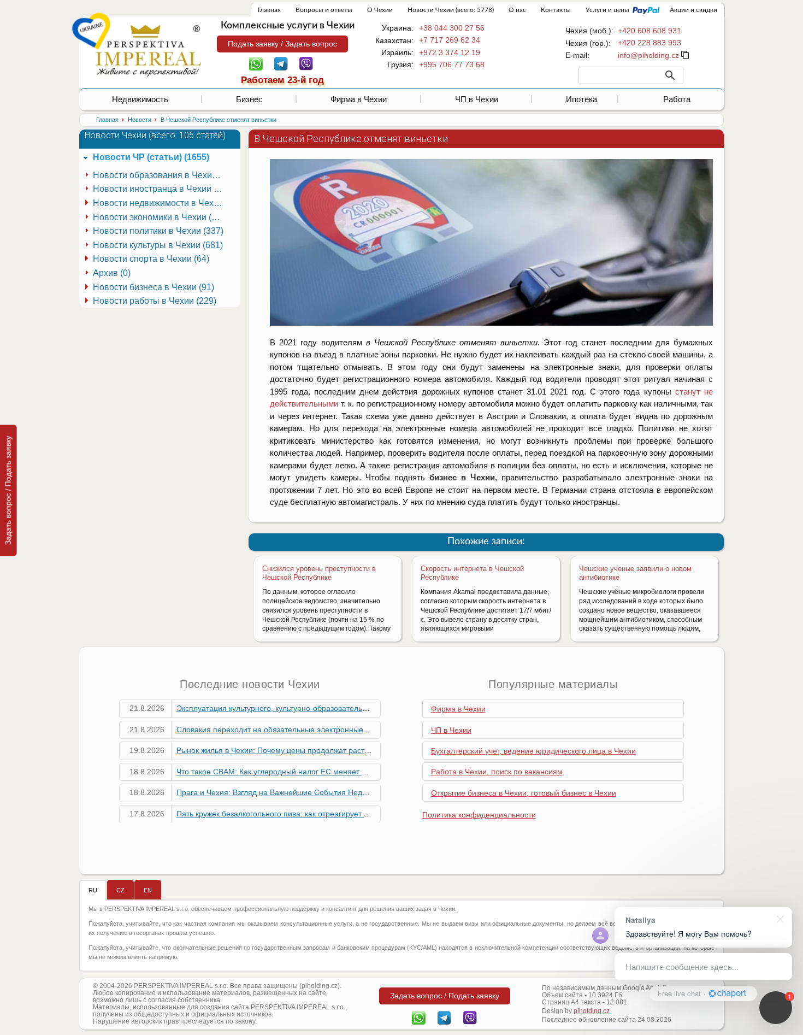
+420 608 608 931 (649, 30)
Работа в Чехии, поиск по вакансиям (497, 771)
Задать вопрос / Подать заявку (8, 490)
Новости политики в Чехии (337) (158, 231)
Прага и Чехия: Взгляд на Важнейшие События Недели (275, 792)
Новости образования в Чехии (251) (160, 175)
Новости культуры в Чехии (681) (158, 245)
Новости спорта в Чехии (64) (151, 258)
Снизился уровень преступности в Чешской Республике (319, 573)
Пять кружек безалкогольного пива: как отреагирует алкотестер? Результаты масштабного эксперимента (364, 813)
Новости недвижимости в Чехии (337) (160, 203)
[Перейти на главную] (148, 50)
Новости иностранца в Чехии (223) (160, 188)
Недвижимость (140, 99)
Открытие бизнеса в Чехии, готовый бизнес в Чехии (523, 793)
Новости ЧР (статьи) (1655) (151, 157)
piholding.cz (592, 1011)
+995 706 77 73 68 (452, 64)
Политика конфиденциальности (479, 814)
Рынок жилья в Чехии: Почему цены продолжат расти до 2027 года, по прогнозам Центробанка (347, 750)
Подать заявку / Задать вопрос (282, 43)
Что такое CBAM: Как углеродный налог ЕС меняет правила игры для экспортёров (324, 771)
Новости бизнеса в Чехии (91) (153, 287)
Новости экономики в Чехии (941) (160, 217)
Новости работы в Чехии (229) (154, 300)
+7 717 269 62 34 (449, 40)
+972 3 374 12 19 (449, 52)
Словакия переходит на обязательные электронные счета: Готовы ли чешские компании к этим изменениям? (373, 729)
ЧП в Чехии (476, 99)
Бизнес (249, 99)
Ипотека (581, 99)
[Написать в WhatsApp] (256, 63)
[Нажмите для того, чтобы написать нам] (648, 55)
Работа (676, 99)
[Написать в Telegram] (281, 63)
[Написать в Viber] (306, 63)
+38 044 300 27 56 (452, 27)
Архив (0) (112, 273)
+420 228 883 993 (649, 42)
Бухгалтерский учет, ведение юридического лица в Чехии (533, 750)
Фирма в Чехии (358, 99)
